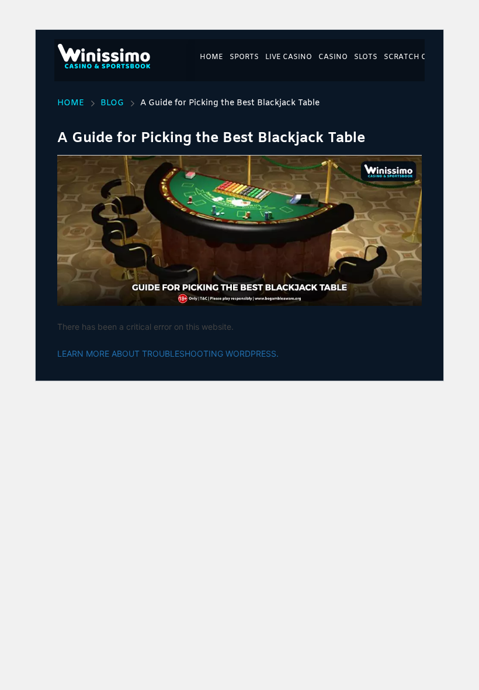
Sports (244, 57)
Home (211, 57)
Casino (333, 57)
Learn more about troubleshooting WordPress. (168, 353)
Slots (365, 57)
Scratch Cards (415, 57)
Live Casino (288, 57)
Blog (112, 103)
